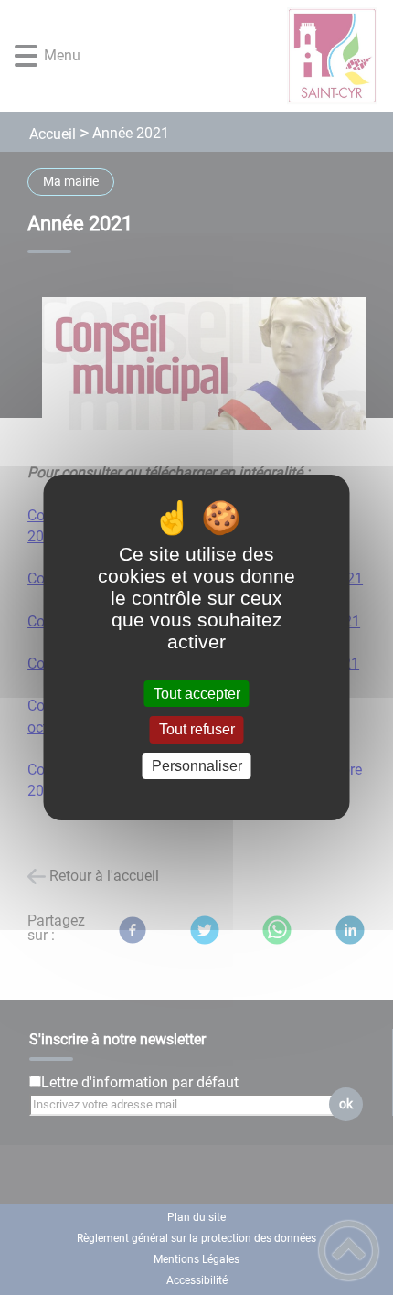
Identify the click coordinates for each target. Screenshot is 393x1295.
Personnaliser (197, 766)
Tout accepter (197, 693)
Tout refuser (197, 730)
